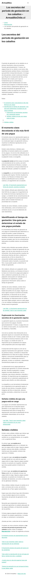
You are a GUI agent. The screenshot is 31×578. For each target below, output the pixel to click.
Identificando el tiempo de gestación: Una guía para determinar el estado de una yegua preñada (16, 108)
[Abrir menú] (28, 3)
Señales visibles (8, 122)
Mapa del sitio (22, 573)
